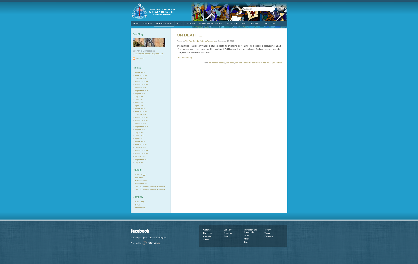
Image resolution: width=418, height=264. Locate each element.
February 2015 (141, 111)
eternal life (247, 63)
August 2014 (140, 129)
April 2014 (139, 138)
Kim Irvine (139, 178)
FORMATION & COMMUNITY (211, 23)
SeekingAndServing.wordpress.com (149, 54)
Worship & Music (164, 23)
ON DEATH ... (189, 35)
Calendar (190, 23)
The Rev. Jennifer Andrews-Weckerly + (150, 187)
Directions (207, 233)
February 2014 (141, 144)
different (238, 63)
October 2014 (140, 124)
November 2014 (141, 120)
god (264, 63)
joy (274, 63)
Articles (206, 239)
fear (253, 63)
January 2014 (140, 147)
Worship (207, 230)
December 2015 (141, 82)
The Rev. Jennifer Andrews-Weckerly (200, 41)
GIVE (244, 23)
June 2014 (139, 135)
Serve (246, 235)
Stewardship (140, 208)
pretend (279, 63)
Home (136, 23)
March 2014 (140, 142)
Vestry (267, 233)
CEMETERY (255, 23)
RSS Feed (140, 59)
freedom (259, 63)
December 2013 (141, 151)
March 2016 (140, 73)
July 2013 (139, 162)
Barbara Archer (141, 181)
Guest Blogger (141, 175)
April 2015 (139, 106)
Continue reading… (185, 58)
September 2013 (141, 160)
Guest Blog (139, 202)
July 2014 (139, 133)
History (268, 230)
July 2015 (139, 97)
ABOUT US (147, 23)
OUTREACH (232, 23)
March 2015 (140, 109)
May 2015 (139, 102)
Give (246, 242)
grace (269, 63)
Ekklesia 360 (151, 243)
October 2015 (140, 88)
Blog (179, 23)
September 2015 (141, 91)
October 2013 (140, 156)
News (137, 205)
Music (246, 239)
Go (280, 9)
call (227, 63)
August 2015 (140, 93)
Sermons (228, 233)
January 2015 (140, 115)
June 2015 (139, 100)
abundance (213, 63)
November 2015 (141, 84)
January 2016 (140, 79)
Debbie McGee (141, 184)
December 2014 (141, 118)
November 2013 (141, 153)
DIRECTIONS (269, 23)
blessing (222, 63)
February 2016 (141, 76)
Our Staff (227, 230)
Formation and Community (250, 231)
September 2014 (141, 127)
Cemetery (269, 236)
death (232, 63)
